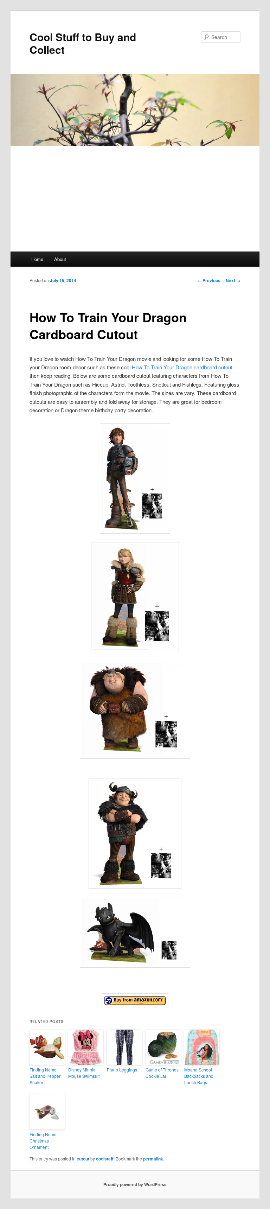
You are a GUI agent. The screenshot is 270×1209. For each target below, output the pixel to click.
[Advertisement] (135, 198)
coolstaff (105, 1159)
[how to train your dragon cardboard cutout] (135, 1000)
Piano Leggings (122, 1070)
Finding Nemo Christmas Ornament (43, 1140)
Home (37, 259)
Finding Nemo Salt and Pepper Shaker (45, 1076)
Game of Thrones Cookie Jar (162, 1073)
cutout (83, 1159)
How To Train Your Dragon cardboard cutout (182, 367)
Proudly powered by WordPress (135, 1184)
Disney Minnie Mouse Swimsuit (83, 1073)
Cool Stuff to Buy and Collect (83, 43)
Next (233, 280)
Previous (208, 280)
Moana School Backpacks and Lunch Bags (198, 1076)
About (60, 259)
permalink (153, 1159)
